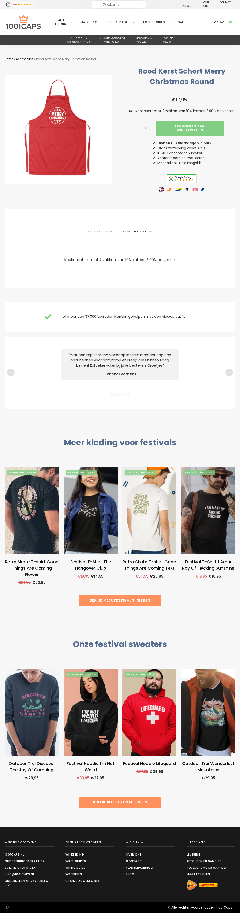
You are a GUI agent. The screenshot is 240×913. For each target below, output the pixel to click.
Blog (130, 874)
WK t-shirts (75, 861)
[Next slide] (235, 538)
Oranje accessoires (82, 881)
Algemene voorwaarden (207, 868)
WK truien (73, 874)
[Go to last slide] (4, 538)
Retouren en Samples (204, 861)
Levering (194, 855)
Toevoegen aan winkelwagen (190, 128)
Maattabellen (198, 874)
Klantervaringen (140, 868)
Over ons (134, 855)
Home (9, 59)
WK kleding (74, 855)
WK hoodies (75, 868)
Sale (181, 22)
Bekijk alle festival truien (120, 802)
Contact (134, 861)
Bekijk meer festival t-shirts (120, 600)
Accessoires (24, 59)
